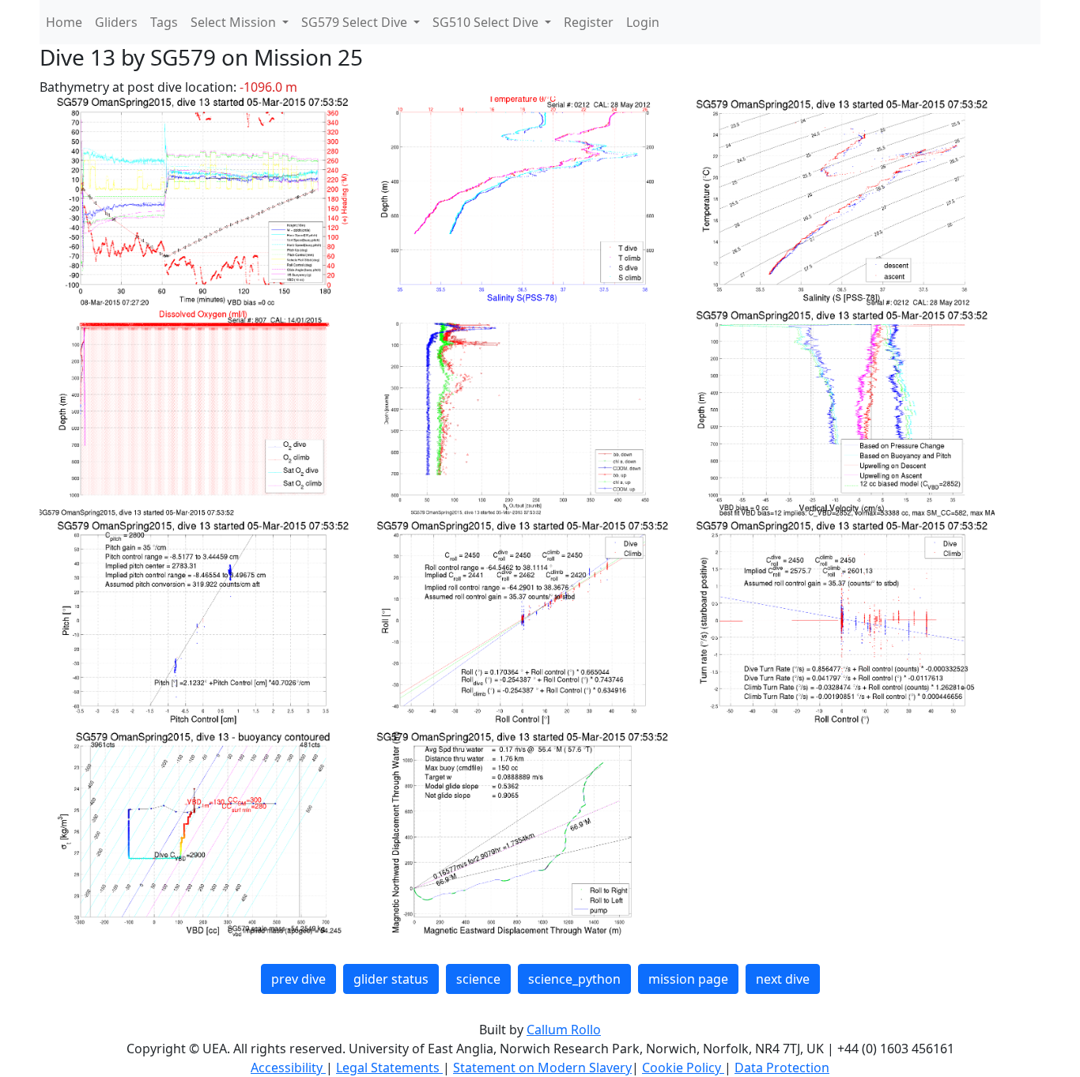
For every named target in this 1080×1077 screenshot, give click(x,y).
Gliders (116, 22)
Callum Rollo (564, 1029)
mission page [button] (688, 979)
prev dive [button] (298, 979)
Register (589, 22)
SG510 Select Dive (487, 22)
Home (64, 22)
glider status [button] (391, 979)
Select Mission (235, 22)
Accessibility (288, 1067)
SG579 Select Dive (355, 22)
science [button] (478, 979)
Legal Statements (389, 1067)
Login (642, 22)
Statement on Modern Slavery (542, 1067)
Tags (164, 22)
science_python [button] (574, 979)
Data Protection (781, 1067)
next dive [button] (783, 979)
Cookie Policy (683, 1067)
